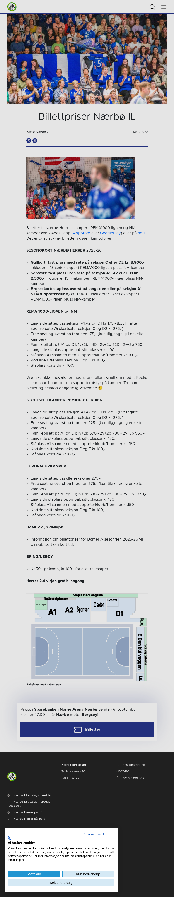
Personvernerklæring (98, 834)
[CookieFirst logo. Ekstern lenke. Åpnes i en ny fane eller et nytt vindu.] (9, 838)
